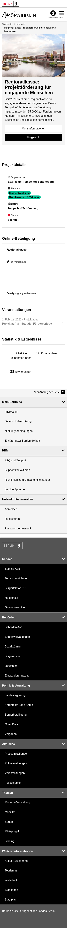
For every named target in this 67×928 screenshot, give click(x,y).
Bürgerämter (12, 656)
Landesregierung (15, 695)
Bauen (9, 821)
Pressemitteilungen (16, 753)
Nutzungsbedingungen (19, 431)
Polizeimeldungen (16, 763)
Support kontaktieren (17, 470)
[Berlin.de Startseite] (12, 545)
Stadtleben (11, 889)
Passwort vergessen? (18, 528)
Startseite (7, 24)
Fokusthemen (13, 782)
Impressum (11, 411)
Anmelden (11, 509)
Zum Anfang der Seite (46, 392)
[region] (21, 355)
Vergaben (11, 734)
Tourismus (11, 870)
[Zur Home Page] (19, 14)
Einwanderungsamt (17, 675)
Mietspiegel (12, 831)
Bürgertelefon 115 (15, 588)
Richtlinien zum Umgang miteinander (27, 479)
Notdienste (11, 597)
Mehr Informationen (33, 128)
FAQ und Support (15, 460)
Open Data (11, 724)
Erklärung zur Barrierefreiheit (22, 440)
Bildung (9, 841)
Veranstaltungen (15, 773)
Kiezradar (21, 24)
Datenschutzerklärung (18, 421)
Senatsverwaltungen (17, 636)
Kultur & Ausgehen (16, 860)
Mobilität (10, 812)
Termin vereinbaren (16, 578)
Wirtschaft (11, 880)
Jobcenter (11, 665)
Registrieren (12, 518)
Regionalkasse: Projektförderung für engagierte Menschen (30, 29)
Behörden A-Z (13, 627)
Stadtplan (10, 899)
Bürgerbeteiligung (16, 714)
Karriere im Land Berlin (19, 704)
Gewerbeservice (15, 607)
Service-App (12, 568)
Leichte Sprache (15, 489)
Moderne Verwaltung (17, 802)
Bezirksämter (13, 646)
